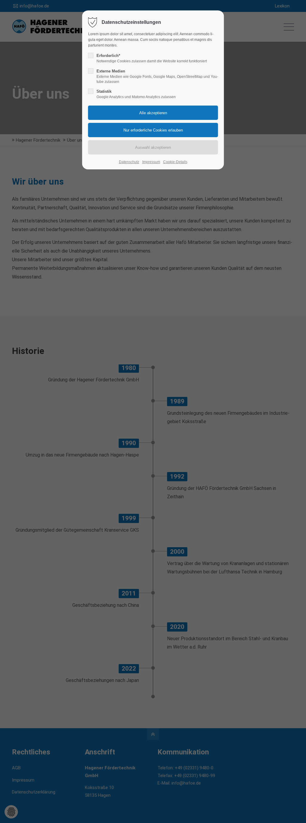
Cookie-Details (175, 162)
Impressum (151, 162)
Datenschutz (129, 162)
